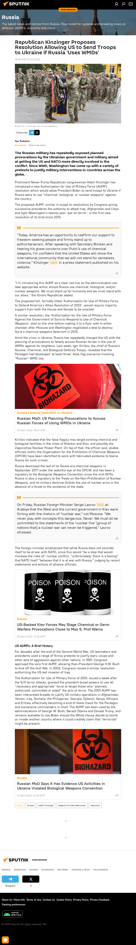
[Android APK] (13, 914)
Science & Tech (81, 869)
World (6, 869)
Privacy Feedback (99, 899)
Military (62, 869)
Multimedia (100, 869)
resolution (95, 805)
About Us (7, 899)
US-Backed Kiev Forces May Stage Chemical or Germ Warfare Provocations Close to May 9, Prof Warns (63, 626)
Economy (47, 869)
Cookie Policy (64, 899)
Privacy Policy (81, 899)
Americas (20, 869)
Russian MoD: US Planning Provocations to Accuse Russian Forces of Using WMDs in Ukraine (61, 420)
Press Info (19, 899)
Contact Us (49, 899)
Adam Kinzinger (46, 805)
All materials (20, 145)
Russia (22, 619)
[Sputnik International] (17, 6)
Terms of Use (33, 899)
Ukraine (30, 805)
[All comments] (5, 939)
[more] (117, 273)
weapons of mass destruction (72, 805)
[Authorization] (116, 3)
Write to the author (37, 145)
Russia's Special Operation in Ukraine (44, 413)
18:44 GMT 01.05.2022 (27, 59)
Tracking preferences (13, 904)
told (100, 504)
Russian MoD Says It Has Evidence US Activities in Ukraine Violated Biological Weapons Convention (61, 785)
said (54, 262)
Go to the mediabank (47, 126)
